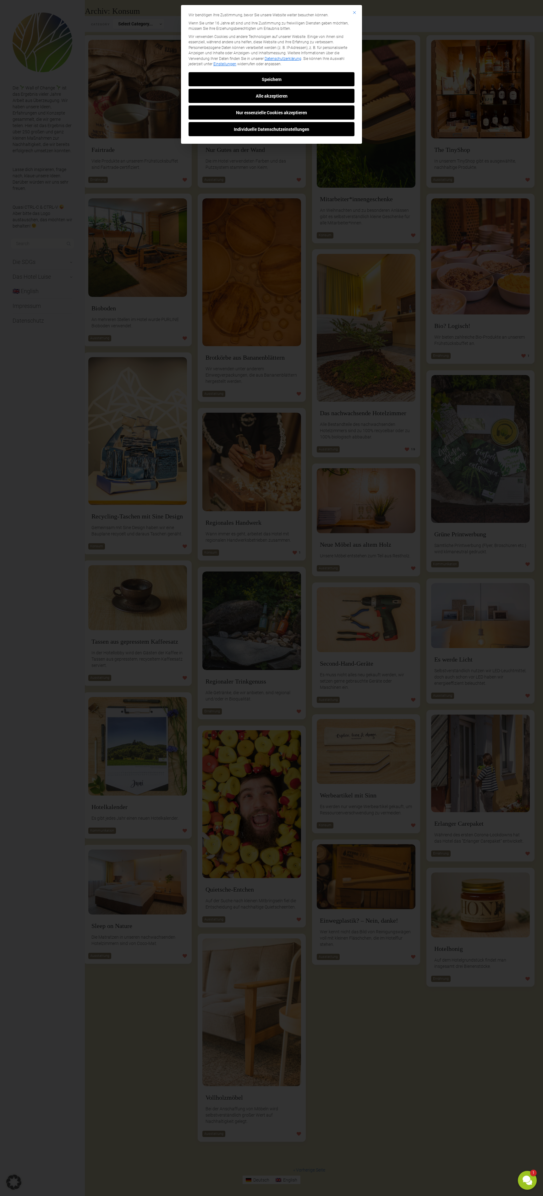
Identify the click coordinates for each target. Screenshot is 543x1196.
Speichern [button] (272, 79)
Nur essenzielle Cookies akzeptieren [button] (271, 112)
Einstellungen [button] (224, 64)
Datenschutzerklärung (283, 58)
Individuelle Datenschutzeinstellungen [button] (271, 129)
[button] (527, 1180)
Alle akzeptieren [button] (272, 96)
